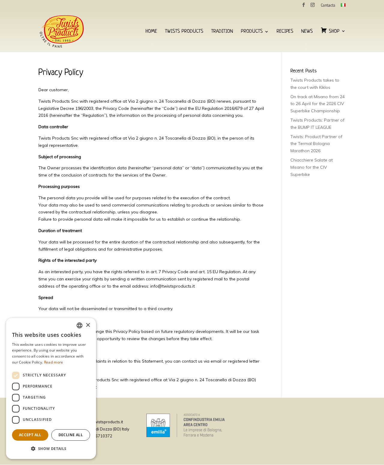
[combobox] (79, 325)
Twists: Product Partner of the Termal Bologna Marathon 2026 (316, 144)
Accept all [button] (30, 434)
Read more (53, 362)
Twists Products (184, 31)
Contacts (328, 6)
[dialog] (51, 388)
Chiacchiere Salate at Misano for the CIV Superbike (311, 167)
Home (151, 31)
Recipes (285, 31)
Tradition (222, 31)
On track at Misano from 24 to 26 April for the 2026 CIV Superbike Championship (317, 104)
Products (252, 31)
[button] (51, 449)
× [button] (88, 325)
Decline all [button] (70, 434)
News (307, 31)
